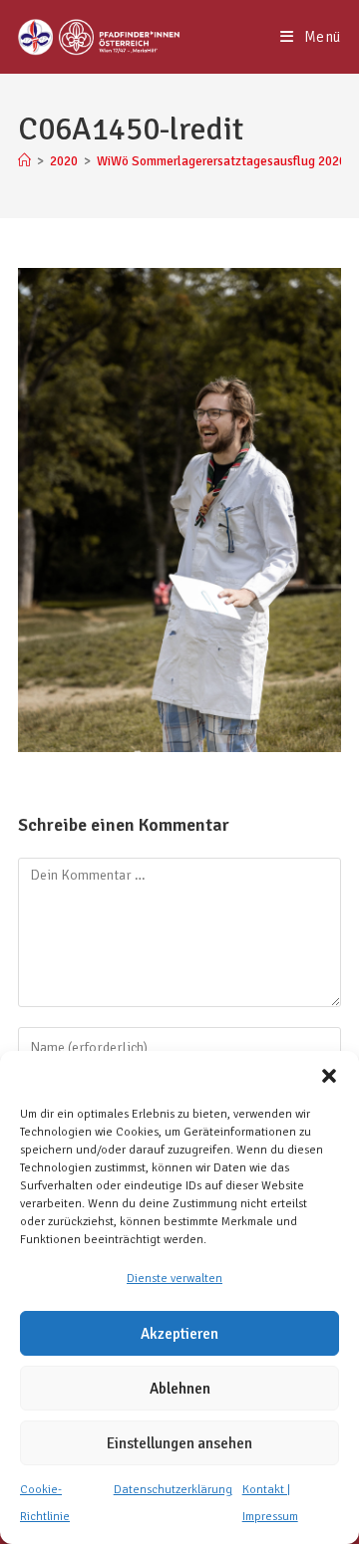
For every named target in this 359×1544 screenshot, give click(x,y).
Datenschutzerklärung (173, 1489)
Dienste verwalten (174, 1278)
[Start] (24, 161)
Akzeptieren (179, 1334)
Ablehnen (180, 1389)
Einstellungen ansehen (179, 1443)
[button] (329, 1076)
